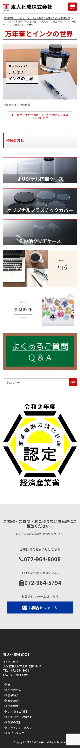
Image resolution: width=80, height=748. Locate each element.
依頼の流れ (14, 722)
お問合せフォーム (43, 607)
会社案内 (13, 706)
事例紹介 (13, 701)
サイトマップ (16, 733)
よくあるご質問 (17, 711)
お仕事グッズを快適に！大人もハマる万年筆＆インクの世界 (40, 116)
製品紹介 (13, 695)
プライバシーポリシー (21, 728)
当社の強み (14, 690)
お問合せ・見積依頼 (20, 717)
